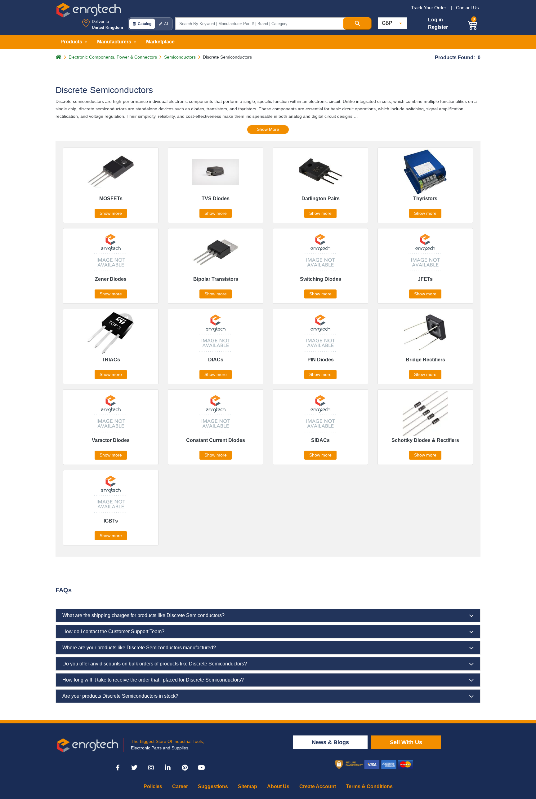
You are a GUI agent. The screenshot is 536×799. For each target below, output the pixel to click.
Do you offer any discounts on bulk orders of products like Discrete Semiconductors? (154, 663)
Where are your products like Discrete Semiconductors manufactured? (139, 647)
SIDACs (320, 440)
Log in (435, 19)
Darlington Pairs (321, 198)
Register (438, 27)
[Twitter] (134, 767)
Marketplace (160, 41)
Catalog (144, 24)
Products (71, 41)
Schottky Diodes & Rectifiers (425, 440)
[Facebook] (117, 767)
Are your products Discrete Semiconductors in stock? (120, 696)
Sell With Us (406, 742)
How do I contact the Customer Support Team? (113, 631)
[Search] (357, 23)
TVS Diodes (216, 198)
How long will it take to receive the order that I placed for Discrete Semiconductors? (153, 679)
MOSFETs (111, 198)
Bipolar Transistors (215, 279)
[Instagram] (151, 767)
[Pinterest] (184, 767)
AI (166, 24)
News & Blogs (330, 742)
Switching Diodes (320, 279)
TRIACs (111, 359)
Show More (268, 129)
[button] (473, 24)
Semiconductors (180, 57)
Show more (111, 213)
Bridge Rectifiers (425, 359)
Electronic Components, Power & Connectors (113, 57)
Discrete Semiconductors (227, 57)
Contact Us (467, 7)
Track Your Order (429, 7)
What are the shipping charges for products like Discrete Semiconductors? (143, 615)
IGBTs (111, 520)
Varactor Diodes (111, 440)
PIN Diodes (320, 359)
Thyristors (425, 198)
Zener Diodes (111, 279)
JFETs (425, 279)
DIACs (215, 359)
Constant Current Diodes (215, 440)
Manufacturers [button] (114, 41)
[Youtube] (201, 767)
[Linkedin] (168, 767)
